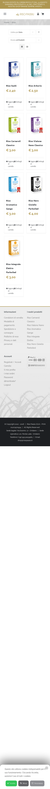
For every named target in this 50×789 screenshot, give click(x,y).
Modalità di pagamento (9, 323)
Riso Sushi (11, 85)
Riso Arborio (35, 85)
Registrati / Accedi (12, 362)
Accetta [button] (12, 783)
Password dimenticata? (10, 379)
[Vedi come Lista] (27, 46)
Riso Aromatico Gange (11, 204)
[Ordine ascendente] (38, 32)
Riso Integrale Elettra (33, 338)
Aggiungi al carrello (11, 104)
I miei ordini (9, 373)
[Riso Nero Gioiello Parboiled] (36, 184)
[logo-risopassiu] (25, 13)
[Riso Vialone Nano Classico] (36, 124)
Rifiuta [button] (25, 783)
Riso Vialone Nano (35, 325)
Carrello (7, 366)
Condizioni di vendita (13, 318)
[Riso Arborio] (36, 69)
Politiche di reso (11, 336)
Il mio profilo (9, 370)
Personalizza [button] (38, 783)
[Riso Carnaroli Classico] (14, 124)
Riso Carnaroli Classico (33, 320)
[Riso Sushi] (14, 69)
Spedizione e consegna (10, 331)
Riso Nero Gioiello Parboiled (34, 204)
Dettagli (19, 102)
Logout (7, 385)
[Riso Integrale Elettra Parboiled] (14, 247)
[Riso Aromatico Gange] (14, 184)
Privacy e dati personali (10, 342)
